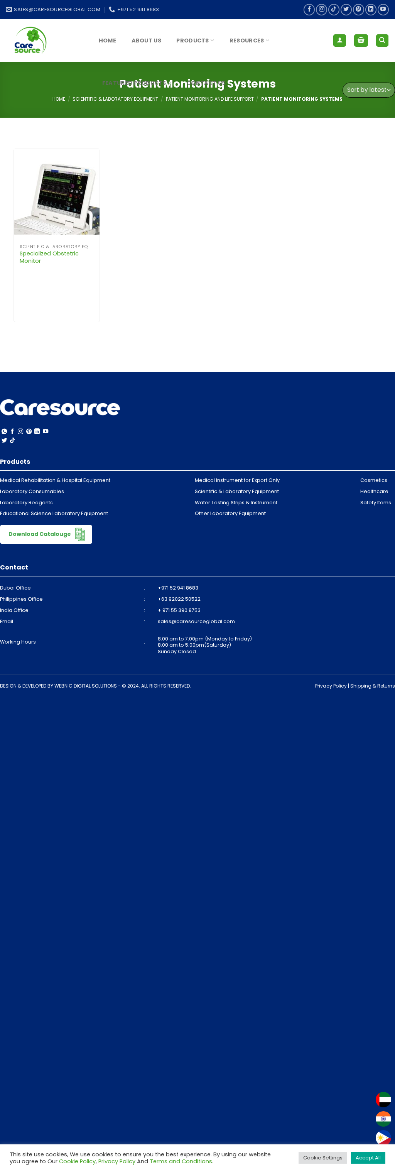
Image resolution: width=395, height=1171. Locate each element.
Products (192, 40)
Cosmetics (373, 480)
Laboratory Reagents (26, 502)
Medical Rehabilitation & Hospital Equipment (55, 480)
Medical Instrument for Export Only (237, 480)
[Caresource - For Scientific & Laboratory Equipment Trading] (44, 40)
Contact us (206, 83)
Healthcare (374, 491)
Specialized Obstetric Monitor (49, 257)
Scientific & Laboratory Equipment (237, 491)
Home (107, 40)
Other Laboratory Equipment (230, 513)
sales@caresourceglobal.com (196, 621)
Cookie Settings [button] (323, 1157)
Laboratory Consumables (32, 491)
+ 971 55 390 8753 (179, 610)
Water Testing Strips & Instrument (236, 502)
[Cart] (361, 40)
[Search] (382, 40)
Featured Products (134, 83)
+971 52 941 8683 (178, 588)
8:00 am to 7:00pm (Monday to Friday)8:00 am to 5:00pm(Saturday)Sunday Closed (205, 645)
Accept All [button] (368, 1157)
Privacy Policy (331, 686)
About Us (146, 40)
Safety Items (375, 502)
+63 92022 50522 (179, 599)
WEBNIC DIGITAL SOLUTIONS (85, 686)
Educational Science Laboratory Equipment (54, 513)
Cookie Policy (77, 1161)
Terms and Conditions (181, 1161)
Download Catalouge (40, 534)
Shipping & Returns (372, 686)
